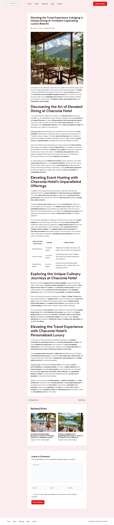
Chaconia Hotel (35, 131)
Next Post (82, 400)
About (37, 4)
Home (29, 4)
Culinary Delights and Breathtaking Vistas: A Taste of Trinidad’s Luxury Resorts (70, 435)
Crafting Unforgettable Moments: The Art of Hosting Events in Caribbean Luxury (42, 435)
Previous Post (33, 400)
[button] (100, 4)
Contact (59, 4)
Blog (52, 4)
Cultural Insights (45, 439)
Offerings (45, 4)
